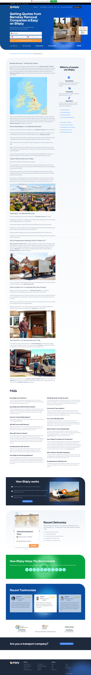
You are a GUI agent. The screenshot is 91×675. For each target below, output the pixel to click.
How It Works (50, 7)
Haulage (39, 669)
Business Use (18, 3)
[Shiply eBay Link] (71, 673)
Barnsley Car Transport (66, 122)
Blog (52, 666)
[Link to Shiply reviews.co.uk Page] (69, 627)
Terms (66, 664)
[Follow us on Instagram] (68, 673)
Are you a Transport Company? (66, 7)
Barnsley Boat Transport (66, 132)
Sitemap (67, 666)
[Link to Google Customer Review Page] (22, 627)
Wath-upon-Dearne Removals (67, 117)
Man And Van (26, 668)
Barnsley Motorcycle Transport (68, 127)
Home (11, 53)
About (52, 664)
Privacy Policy (68, 668)
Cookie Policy (54, 669)
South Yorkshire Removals (27, 53)
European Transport (27, 669)
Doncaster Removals (65, 112)
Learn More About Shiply (66, 643)
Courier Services (27, 664)
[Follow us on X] (66, 673)
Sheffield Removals (65, 110)
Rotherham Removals (66, 115)
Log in (58, 7)
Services (35, 7)
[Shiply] (15, 7)
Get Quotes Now (27, 501)
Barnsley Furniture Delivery (67, 124)
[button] (39, 531)
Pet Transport (40, 664)
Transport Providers (25, 3)
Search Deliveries (43, 7)
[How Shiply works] (64, 491)
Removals (16, 53)
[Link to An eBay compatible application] (45, 627)
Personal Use (12, 3)
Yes (53, 1)
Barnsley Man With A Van (66, 129)
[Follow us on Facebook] (67, 673)
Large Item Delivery (27, 666)
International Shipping (42, 666)
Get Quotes (76, 7)
